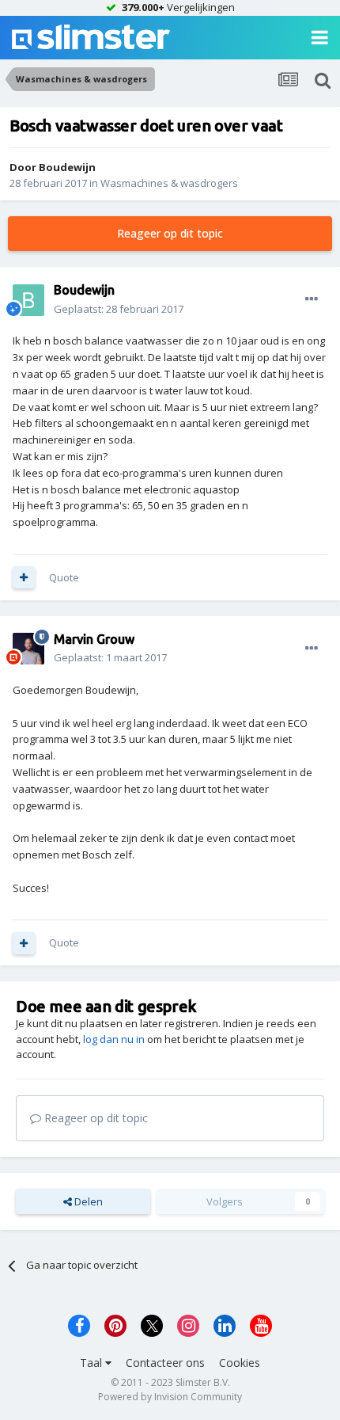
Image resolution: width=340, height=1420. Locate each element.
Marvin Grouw (94, 639)
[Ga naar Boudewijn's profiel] (28, 300)
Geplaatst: (118, 309)
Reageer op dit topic (170, 233)
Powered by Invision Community (170, 1396)
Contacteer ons (165, 1362)
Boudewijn (67, 167)
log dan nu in (114, 1039)
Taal (92, 1362)
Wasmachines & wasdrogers (169, 183)
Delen (87, 1201)
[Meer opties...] (311, 299)
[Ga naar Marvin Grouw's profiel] (28, 648)
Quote (64, 577)
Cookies (239, 1362)
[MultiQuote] (24, 577)
